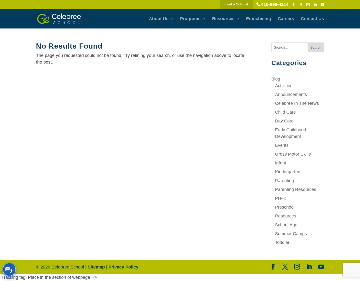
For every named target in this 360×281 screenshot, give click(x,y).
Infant (280, 163)
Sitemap (96, 267)
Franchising (258, 19)
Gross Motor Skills (293, 154)
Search (315, 47)
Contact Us (312, 19)
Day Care (284, 121)
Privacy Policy (123, 267)
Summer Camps (291, 233)
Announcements (291, 94)
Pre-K (280, 198)
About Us (158, 19)
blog (275, 79)
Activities (283, 85)
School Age (286, 224)
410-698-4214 (274, 4)
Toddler (282, 242)
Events (281, 145)
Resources (223, 19)
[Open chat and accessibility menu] (9, 270)
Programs (190, 19)
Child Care (285, 112)
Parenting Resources (295, 189)
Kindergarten (287, 171)
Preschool (285, 207)
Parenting (284, 180)
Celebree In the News (297, 103)
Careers (286, 19)
